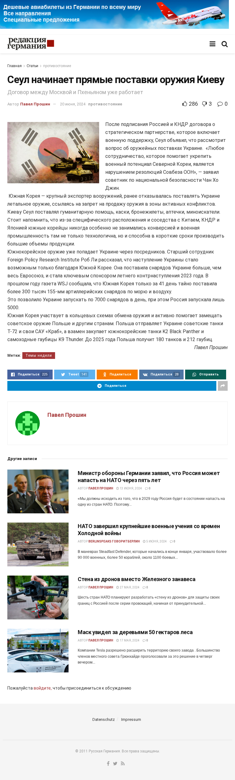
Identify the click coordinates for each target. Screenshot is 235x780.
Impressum (131, 719)
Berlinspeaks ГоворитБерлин (114, 541)
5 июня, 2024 (156, 541)
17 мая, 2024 (129, 640)
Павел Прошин (35, 104)
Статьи (32, 66)
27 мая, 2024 (129, 587)
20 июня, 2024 (72, 104)
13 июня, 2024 (130, 488)
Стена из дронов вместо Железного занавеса (136, 579)
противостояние (57, 66)
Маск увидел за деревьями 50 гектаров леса (135, 632)
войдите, (43, 688)
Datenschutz (103, 719)
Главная (14, 66)
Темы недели (38, 355)
